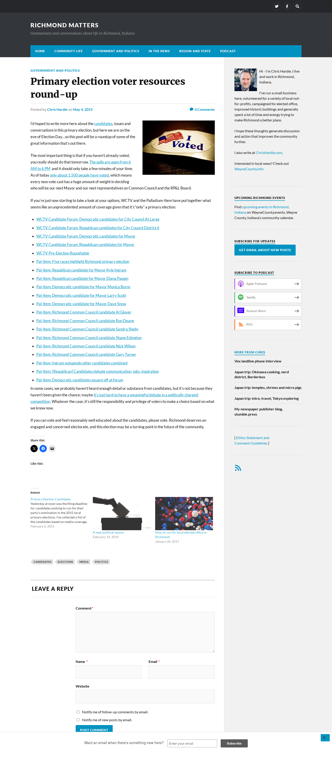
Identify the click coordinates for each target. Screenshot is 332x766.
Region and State (195, 51)
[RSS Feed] (238, 467)
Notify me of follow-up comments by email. (115, 712)
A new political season (108, 532)
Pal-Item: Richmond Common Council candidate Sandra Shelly (87, 329)
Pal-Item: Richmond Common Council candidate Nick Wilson (86, 346)
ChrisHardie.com (269, 152)
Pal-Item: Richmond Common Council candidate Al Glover (83, 312)
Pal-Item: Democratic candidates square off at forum (79, 380)
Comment (84, 608)
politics (101, 561)
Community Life (68, 51)
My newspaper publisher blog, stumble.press (258, 411)
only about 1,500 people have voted (79, 175)
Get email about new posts (265, 250)
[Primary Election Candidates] (61, 513)
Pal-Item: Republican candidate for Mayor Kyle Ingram (81, 270)
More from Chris (249, 352)
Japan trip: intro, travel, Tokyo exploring (266, 398)
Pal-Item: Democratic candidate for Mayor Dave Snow (81, 303)
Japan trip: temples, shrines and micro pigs (268, 387)
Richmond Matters (64, 25)
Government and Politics (115, 51)
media (84, 561)
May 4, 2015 (83, 109)
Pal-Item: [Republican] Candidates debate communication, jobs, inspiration (97, 371)
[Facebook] (287, 6)
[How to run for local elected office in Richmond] (184, 513)
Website (82, 686)
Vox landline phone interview (257, 361)
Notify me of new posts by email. (107, 720)
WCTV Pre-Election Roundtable (62, 253)
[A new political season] (122, 513)
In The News (159, 51)
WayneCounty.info (249, 169)
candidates (103, 123)
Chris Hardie (57, 109)
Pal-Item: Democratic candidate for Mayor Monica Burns (83, 286)
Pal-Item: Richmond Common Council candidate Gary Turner (86, 354)
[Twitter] (277, 6)
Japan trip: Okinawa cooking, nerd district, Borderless (261, 374)
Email (154, 661)
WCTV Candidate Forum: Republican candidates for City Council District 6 (97, 227)
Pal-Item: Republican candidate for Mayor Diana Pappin (82, 278)
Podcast (228, 51)
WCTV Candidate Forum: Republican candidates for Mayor (85, 244)
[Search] (297, 6)
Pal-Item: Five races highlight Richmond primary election (82, 261)
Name (82, 661)
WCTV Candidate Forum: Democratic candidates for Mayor (86, 236)
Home (40, 51)
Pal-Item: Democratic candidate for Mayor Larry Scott (81, 295)
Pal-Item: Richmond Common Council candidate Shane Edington (89, 337)
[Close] (325, 737)
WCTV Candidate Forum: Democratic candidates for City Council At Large (97, 219)
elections (65, 561)
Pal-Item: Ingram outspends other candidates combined (82, 363)
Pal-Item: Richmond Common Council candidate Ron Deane (85, 320)
